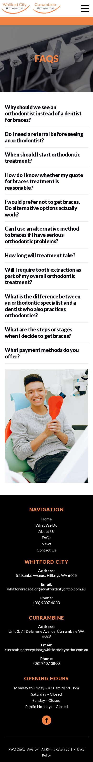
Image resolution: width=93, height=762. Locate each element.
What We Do (46, 525)
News (46, 543)
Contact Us (46, 550)
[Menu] (85, 8)
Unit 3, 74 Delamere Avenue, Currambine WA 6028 (46, 633)
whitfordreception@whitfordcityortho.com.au (46, 589)
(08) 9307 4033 (46, 602)
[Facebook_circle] (46, 720)
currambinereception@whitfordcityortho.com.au (46, 649)
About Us (46, 531)
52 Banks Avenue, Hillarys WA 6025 (46, 575)
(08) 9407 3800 (46, 663)
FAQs (46, 537)
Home (46, 519)
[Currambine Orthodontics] (46, 8)
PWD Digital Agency (23, 749)
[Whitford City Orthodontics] (15, 8)
